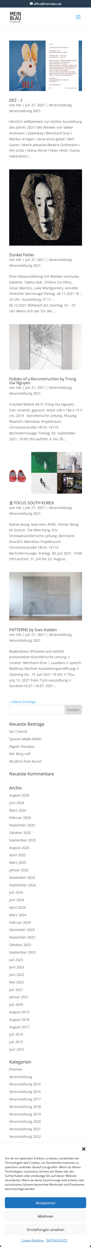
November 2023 (22, 937)
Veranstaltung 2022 (25, 1136)
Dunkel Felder (21, 255)
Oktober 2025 (20, 832)
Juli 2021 (16, 989)
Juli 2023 (16, 959)
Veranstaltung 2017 (25, 1099)
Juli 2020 (16, 1004)
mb (18, 105)
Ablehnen (45, 1216)
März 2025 (17, 862)
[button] (83, 1149)
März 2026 (17, 810)
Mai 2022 (16, 982)
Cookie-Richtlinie (32, 1240)
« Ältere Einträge (22, 701)
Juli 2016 (16, 1034)
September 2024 (22, 885)
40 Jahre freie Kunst (25, 761)
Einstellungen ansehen (45, 1229)
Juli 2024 (16, 892)
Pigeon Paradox (21, 746)
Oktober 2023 (20, 944)
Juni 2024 (16, 900)
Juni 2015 (16, 1049)
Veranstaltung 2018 (25, 1106)
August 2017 (19, 1027)
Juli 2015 (16, 1041)
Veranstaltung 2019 (25, 1114)
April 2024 (17, 907)
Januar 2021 (19, 997)
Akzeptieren (45, 1202)
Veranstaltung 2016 (25, 1091)
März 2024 (17, 915)
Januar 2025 (19, 870)
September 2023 (22, 952)
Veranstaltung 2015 (25, 1084)
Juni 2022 (16, 974)
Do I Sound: (18, 731)
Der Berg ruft (20, 753)
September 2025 (22, 840)
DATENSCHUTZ (56, 1240)
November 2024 (22, 877)
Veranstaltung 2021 (25, 110)
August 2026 (19, 795)
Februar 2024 (20, 922)
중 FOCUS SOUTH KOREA (31, 503)
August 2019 (19, 1012)
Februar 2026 (20, 817)
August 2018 (19, 1019)
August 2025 (19, 847)
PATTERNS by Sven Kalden (33, 629)
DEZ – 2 (16, 100)
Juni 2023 (16, 967)
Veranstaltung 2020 (25, 1121)
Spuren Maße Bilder (25, 739)
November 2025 (22, 825)
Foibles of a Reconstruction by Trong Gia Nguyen (42, 380)
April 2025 (17, 855)
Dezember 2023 (22, 929)
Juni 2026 (16, 802)
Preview (15, 1069)
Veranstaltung (60, 105)
